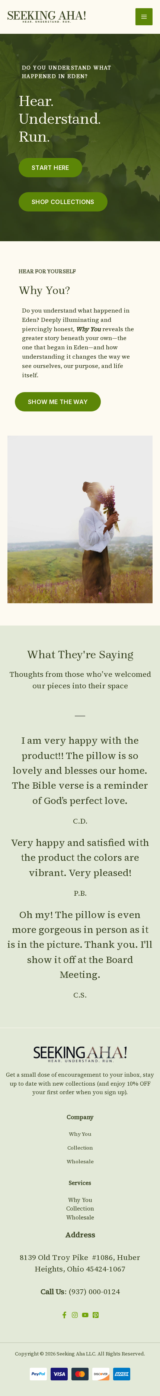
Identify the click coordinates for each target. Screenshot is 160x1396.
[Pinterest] (95, 1315)
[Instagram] (74, 1315)
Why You (80, 1134)
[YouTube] (85, 1315)
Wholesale (80, 1161)
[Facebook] (64, 1315)
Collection (80, 1147)
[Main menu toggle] (144, 16)
